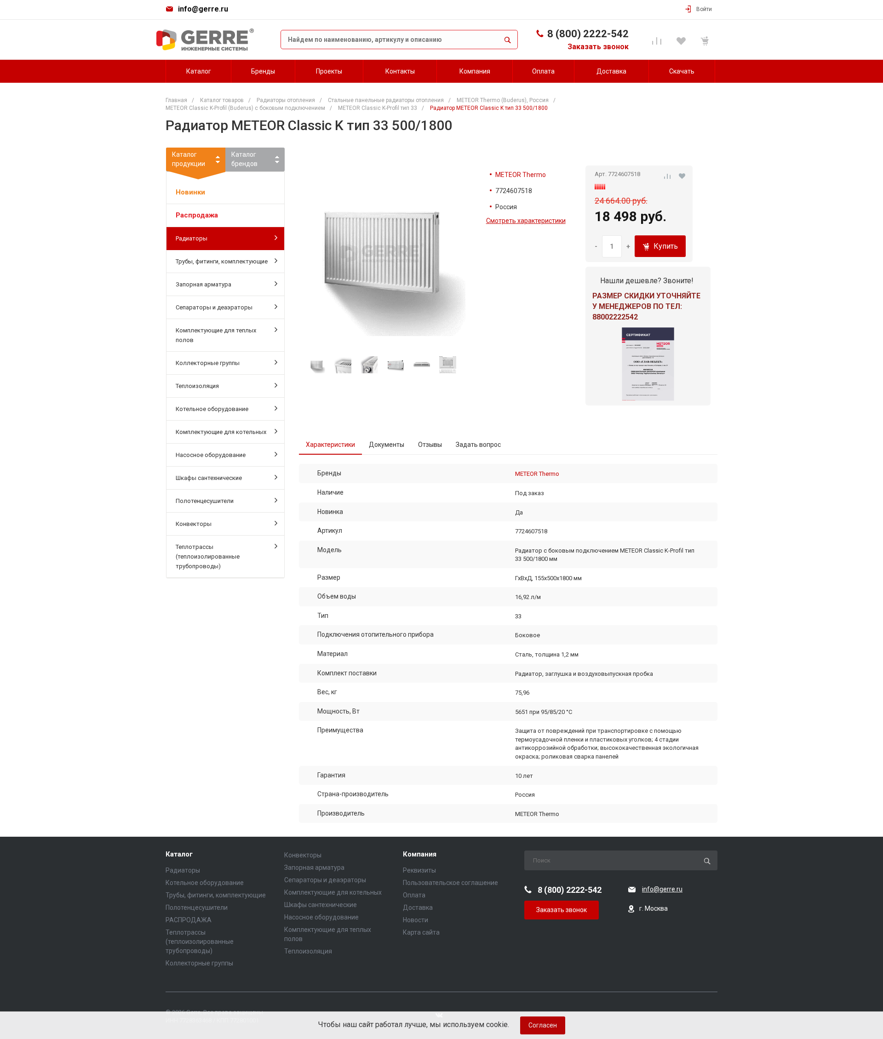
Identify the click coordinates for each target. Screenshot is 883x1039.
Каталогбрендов (244, 159)
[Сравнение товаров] (658, 39)
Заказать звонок (598, 46)
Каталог (179, 854)
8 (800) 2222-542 (588, 34)
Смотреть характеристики (526, 220)
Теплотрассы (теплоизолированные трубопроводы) (208, 556)
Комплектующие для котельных (221, 431)
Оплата (414, 895)
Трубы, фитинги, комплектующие (222, 261)
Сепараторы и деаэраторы (214, 307)
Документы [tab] (386, 444)
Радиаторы (191, 238)
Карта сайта (421, 932)
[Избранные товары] (682, 39)
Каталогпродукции (188, 159)
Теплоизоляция (197, 385)
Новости (415, 920)
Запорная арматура (203, 284)
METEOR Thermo (520, 174)
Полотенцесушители (205, 500)
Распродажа (197, 215)
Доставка (418, 907)
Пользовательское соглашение (450, 882)
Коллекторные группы (208, 363)
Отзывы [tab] (430, 444)
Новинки (190, 192)
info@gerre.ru (203, 9)
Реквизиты (419, 870)
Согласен (542, 1025)
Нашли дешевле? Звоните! (647, 280)
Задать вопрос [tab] (478, 444)
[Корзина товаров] (706, 39)
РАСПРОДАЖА (189, 920)
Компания (419, 854)
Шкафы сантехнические (209, 477)
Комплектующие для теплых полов (216, 335)
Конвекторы (194, 523)
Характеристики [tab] (330, 444)
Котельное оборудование (212, 408)
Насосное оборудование (211, 454)
